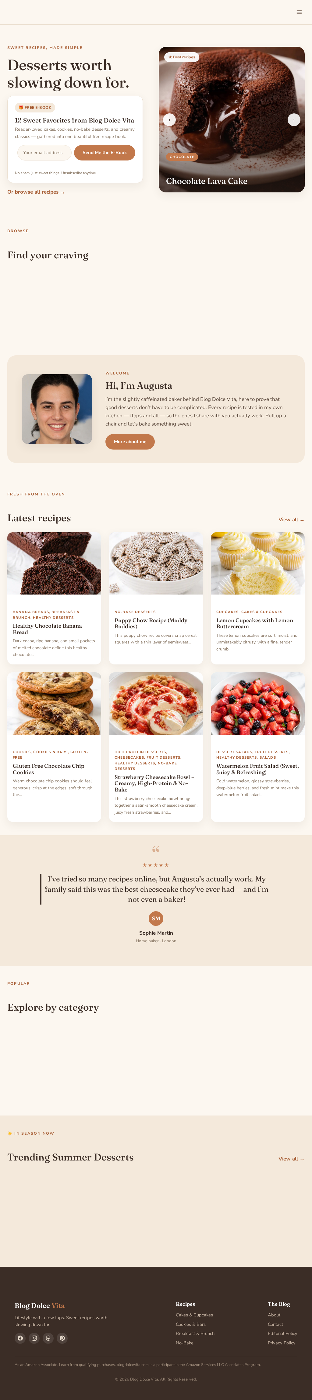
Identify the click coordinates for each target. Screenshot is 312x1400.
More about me (130, 441)
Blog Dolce (40, 1305)
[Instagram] (34, 1338)
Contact (275, 1324)
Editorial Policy (282, 1333)
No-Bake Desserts (135, 611)
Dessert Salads (234, 752)
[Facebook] (20, 1338)
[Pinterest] (62, 1338)
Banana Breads (31, 611)
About (274, 1315)
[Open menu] (299, 12)
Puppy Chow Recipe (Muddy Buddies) (151, 623)
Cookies (22, 752)
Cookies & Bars (50, 752)
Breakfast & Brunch (195, 1333)
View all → (291, 519)
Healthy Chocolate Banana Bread (47, 629)
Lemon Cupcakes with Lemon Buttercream (254, 623)
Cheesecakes (129, 757)
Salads (268, 757)
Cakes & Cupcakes (261, 611)
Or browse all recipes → (36, 191)
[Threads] (48, 1338)
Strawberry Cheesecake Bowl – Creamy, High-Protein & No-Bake (154, 783)
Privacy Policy (282, 1343)
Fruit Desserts (163, 757)
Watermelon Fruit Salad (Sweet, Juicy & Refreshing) (257, 769)
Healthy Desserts (53, 617)
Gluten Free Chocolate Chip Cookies (48, 769)
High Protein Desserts (140, 752)
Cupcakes (227, 611)
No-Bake (184, 1343)
